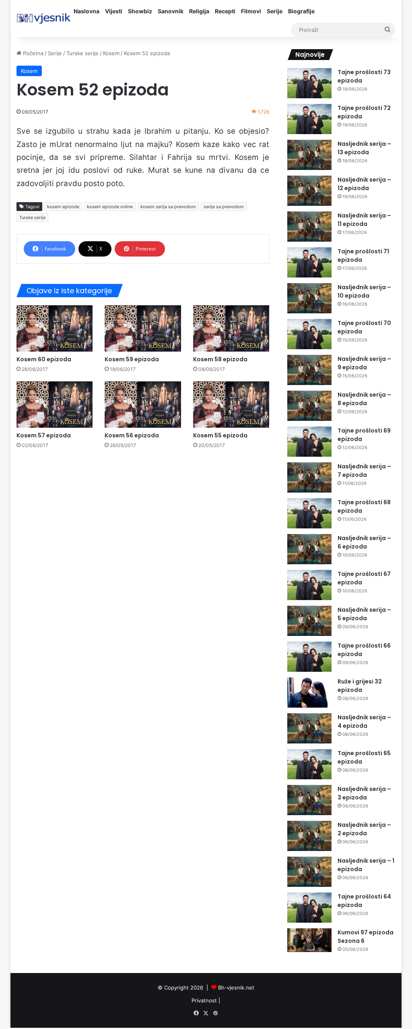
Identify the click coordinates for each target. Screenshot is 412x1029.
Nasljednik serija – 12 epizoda (364, 184)
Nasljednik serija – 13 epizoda (364, 148)
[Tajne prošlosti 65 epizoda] (309, 764)
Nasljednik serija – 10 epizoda (364, 291)
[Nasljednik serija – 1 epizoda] (309, 872)
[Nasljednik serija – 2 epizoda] (309, 836)
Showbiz (140, 11)
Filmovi (251, 11)
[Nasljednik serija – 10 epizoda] (309, 298)
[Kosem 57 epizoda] (54, 404)
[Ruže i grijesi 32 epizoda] (309, 692)
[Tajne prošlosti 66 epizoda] (309, 657)
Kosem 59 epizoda (132, 359)
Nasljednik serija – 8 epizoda (364, 399)
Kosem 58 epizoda (220, 359)
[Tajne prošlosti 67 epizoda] (309, 585)
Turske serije (82, 53)
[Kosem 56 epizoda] (143, 404)
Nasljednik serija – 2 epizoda (364, 829)
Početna (32, 53)
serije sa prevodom (224, 206)
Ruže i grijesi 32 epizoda (360, 685)
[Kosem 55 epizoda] (231, 404)
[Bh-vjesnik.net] (43, 18)
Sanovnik (170, 11)
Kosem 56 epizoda (132, 435)
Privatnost (204, 1000)
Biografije (301, 11)
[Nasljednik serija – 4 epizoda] (309, 728)
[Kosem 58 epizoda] (231, 328)
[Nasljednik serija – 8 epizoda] (309, 406)
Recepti (225, 11)
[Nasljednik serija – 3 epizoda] (309, 800)
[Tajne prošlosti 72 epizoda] (309, 119)
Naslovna (86, 11)
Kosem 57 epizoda (43, 435)
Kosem (111, 53)
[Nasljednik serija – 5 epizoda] (309, 621)
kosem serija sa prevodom (168, 206)
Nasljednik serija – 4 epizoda (364, 721)
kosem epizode (63, 206)
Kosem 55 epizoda (220, 435)
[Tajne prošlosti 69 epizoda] (309, 442)
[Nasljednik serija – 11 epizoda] (309, 226)
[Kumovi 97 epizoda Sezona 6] (309, 940)
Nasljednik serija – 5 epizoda (364, 614)
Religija (199, 11)
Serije (274, 11)
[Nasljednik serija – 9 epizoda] (309, 370)
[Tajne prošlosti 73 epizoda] (309, 83)
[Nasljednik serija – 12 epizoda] (309, 191)
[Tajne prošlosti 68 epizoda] (309, 513)
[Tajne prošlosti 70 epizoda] (309, 334)
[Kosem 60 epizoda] (54, 328)
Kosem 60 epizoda (43, 359)
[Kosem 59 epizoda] (143, 328)
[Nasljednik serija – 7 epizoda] (309, 477)
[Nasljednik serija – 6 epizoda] (309, 549)
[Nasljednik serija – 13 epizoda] (309, 155)
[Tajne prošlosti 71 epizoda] (309, 262)
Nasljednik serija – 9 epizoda (364, 363)
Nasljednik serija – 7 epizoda (364, 470)
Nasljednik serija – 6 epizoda (364, 542)
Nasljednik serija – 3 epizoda (364, 793)
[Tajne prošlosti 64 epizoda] (309, 907)
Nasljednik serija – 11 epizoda (364, 219)
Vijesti (113, 11)
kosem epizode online (110, 206)
